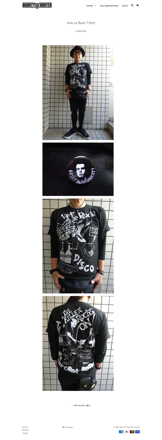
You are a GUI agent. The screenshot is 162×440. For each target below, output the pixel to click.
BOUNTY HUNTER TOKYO (130, 427)
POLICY (25, 427)
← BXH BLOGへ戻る (81, 405)
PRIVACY (25, 430)
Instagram (69, 427)
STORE (90, 6)
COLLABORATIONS (109, 6)
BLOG (125, 6)
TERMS (25, 433)
